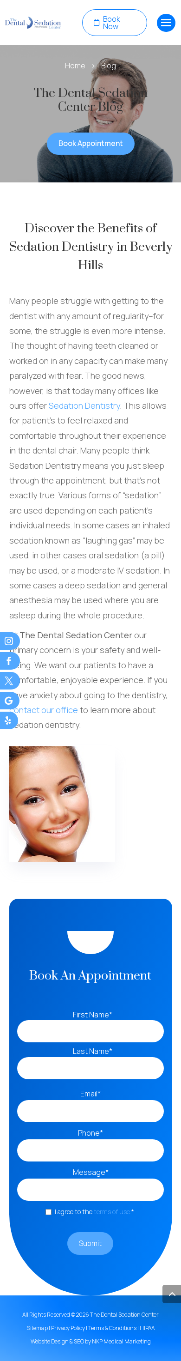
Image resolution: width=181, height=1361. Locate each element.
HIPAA (147, 1328)
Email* (92, 1094)
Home (75, 65)
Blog (108, 65)
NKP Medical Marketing (121, 1341)
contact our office (43, 709)
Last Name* (92, 1051)
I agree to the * (96, 1211)
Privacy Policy (68, 1328)
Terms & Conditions (112, 1328)
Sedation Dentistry (84, 405)
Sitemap (37, 1328)
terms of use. (112, 1211)
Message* (93, 1172)
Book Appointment (90, 143)
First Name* (92, 1015)
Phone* (92, 1133)
